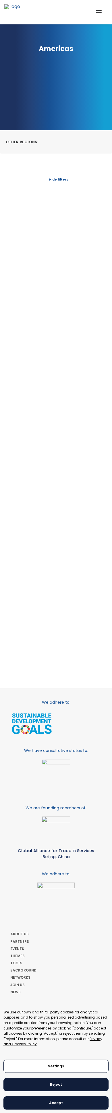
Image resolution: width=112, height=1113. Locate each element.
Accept (56, 1102)
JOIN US (17, 984)
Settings (56, 1066)
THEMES (17, 955)
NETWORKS (20, 977)
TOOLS (16, 963)
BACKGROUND (23, 970)
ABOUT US (19, 934)
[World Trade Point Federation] (13, 13)
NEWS (15, 992)
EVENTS (17, 948)
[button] (99, 12)
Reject (56, 1084)
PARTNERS (19, 941)
